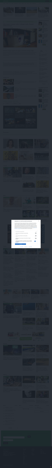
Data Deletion (21, 246)
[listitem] (26, 231)
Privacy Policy (30, 246)
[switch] (35, 233)
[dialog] (26, 234)
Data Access (26, 246)
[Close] (39, 221)
